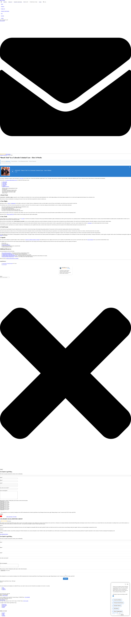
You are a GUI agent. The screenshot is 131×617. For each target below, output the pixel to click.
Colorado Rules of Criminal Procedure (8, 254)
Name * (1, 542)
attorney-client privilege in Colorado (12, 258)
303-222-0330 (2, 20)
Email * (1, 552)
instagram (3, 615)
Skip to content (2, 0)
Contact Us (4, 589)
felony (9, 203)
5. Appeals (3, 185)
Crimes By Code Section (5, 11)
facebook (3, 612)
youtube (3, 614)
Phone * (1, 547)
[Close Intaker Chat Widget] (127, 584)
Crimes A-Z (3, 8)
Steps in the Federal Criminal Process (8, 256)
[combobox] (4, 277)
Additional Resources (5, 186)
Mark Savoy (8, 161)
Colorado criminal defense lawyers (11, 180)
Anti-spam (3, 606)
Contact (2, 18)
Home (2, 4)
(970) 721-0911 (25, 600)
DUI (2, 13)
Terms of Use (4, 604)
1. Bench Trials (4, 181)
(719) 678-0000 (27, 597)
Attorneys (2, 6)
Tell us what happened (3, 563)
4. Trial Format (4, 184)
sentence (1, 235)
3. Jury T (3, 183)
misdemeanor (13, 203)
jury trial (21, 178)
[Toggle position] (125, 584)
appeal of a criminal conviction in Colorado (33, 239)
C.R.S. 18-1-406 (4, 264)
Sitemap (3, 607)
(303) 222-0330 (5, 595)
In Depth (2, 15)
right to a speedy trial (10, 214)
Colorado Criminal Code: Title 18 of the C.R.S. (9, 255)
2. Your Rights (4, 182)
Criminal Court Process (4, 155)
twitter (3, 613)
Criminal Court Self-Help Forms (7, 253)
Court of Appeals (90, 239)
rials (5, 183)
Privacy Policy (4, 605)
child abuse (90, 223)
